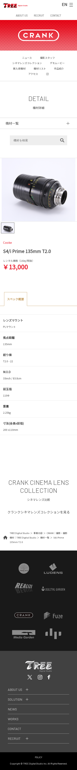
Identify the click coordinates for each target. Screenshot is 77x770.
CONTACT (55, 15)
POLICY (38, 757)
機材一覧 (44, 537)
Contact (14, 729)
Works (13, 719)
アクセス (33, 73)
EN (64, 4)
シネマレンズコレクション (27, 63)
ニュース (27, 57)
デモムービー (57, 63)
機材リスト (40, 68)
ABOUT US (22, 15)
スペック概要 (15, 299)
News (12, 709)
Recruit (14, 738)
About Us (15, 689)
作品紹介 (59, 68)
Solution (15, 699)
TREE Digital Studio (19, 533)
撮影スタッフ (47, 57)
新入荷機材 (19, 68)
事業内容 (38, 533)
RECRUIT (39, 15)
